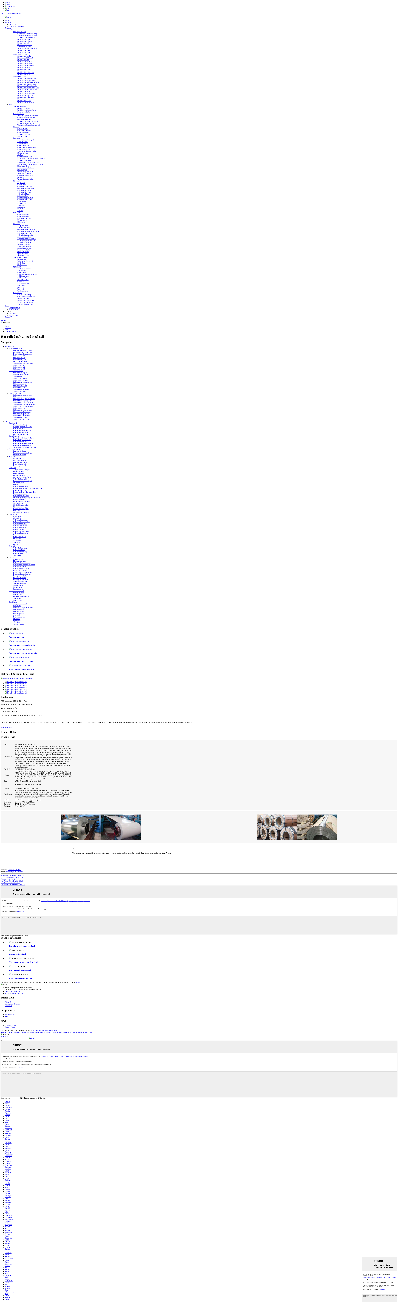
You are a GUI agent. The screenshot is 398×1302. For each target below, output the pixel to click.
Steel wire (12, 313)
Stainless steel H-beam (24, 63)
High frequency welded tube (26, 239)
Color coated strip (23, 216)
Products (8, 28)
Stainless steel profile (20, 54)
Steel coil (16, 127)
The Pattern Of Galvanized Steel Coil (13, 881)
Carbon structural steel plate (26, 147)
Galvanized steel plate (24, 157)
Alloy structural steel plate (25, 140)
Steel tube (16, 224)
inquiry (78, 979)
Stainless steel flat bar (24, 61)
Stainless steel (13, 30)
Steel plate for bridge (24, 173)
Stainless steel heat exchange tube (28, 88)
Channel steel (21, 185)
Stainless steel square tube (25, 99)
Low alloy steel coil (23, 136)
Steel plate (16, 138)
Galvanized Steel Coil (8, 875)
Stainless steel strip (23, 39)
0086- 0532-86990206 (12, 988)
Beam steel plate (22, 142)
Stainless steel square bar (25, 73)
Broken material (18, 593)
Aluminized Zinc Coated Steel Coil (12, 872)
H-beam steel (21, 201)
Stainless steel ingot (23, 67)
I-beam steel (21, 205)
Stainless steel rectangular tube (27, 89)
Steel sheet (20, 177)
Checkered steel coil (24, 130)
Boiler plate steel (22, 144)
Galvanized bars (22, 196)
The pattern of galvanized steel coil (28, 125)
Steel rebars (21, 263)
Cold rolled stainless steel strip (27, 33)
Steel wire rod (22, 259)
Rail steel (20, 211)
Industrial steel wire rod (25, 261)
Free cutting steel (23, 280)
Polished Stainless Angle (47, 1029)
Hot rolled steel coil (23, 134)
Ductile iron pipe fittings (25, 302)
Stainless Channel (6, 1029)
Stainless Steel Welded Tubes (65, 1029)
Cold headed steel (23, 278)
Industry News (14, 309)
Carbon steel (21, 272)
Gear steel (20, 281)
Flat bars (20, 155)
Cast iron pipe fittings (24, 295)
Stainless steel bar (23, 71)
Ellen (32, 1035)
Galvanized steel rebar (24, 199)
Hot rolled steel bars (19, 537)
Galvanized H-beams (24, 192)
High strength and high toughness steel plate (31, 158)
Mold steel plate (22, 153)
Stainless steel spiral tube (25, 97)
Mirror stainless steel (24, 47)
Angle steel (21, 183)
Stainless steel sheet (23, 50)
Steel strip (16, 212)
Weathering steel (22, 291)
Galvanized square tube (25, 235)
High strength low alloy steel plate (28, 162)
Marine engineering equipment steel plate (30, 164)
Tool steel (20, 289)
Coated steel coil (18, 114)
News (7, 306)
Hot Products (37, 1027)
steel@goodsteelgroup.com (14, 990)
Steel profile (17, 181)
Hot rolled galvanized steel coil (27, 121)
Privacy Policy (53, 1027)
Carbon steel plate (23, 145)
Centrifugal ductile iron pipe (26, 296)
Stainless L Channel (19, 1029)
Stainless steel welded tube (26, 102)
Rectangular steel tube (24, 246)
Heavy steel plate (23, 166)
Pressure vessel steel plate (25, 168)
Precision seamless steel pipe (26, 110)
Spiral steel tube (22, 254)
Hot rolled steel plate (24, 160)
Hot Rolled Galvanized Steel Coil (12, 877)
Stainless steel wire (23, 75)
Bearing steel (21, 270)
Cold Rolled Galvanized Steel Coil (12, 874)
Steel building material (20, 257)
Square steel (21, 207)
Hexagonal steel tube (24, 237)
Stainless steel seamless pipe (26, 78)
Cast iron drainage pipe (25, 304)
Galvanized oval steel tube (26, 229)
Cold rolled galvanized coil (26, 117)
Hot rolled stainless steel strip (26, 37)
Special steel (17, 267)
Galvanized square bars (25, 198)
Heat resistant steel (23, 283)
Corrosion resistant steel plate (26, 151)
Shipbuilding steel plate (25, 171)
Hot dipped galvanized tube (26, 240)
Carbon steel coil (22, 129)
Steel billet (20, 209)
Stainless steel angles (24, 56)
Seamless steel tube (19, 106)
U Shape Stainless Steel (84, 1029)
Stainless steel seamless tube (26, 80)
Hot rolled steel (22, 203)
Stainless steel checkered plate (27, 48)
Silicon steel (21, 222)
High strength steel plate (21, 496)
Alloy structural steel (24, 268)
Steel (10, 104)
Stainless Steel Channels (25, 58)
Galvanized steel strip (24, 218)
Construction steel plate (25, 175)
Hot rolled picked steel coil (26, 123)
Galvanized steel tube (24, 233)
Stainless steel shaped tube (26, 95)
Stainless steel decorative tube (27, 86)
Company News (14, 308)
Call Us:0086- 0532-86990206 (11, 13)
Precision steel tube (23, 244)
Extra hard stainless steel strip (27, 35)
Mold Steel (21, 285)
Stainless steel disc (23, 60)
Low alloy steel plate (20, 494)
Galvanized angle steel (24, 186)
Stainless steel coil (23, 43)
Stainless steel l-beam (24, 69)
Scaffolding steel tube (24, 248)
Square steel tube (23, 255)
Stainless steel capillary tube (26, 84)
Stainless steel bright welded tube (28, 82)
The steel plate (14, 315)
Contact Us (8, 317)
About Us (8, 22)
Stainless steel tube (19, 76)
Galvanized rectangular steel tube (28, 231)
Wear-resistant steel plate (25, 179)
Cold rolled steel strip (24, 214)
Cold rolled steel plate (24, 149)
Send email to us (6, 727)
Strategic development (16, 26)
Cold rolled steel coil (24, 132)
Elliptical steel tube (23, 227)
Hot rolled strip (22, 220)
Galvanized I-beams (23, 194)
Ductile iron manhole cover (26, 300)
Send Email (4, 1032)
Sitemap (45, 1027)
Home (7, 20)
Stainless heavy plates (24, 45)
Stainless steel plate (19, 32)
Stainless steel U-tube (24, 101)
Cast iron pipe (17, 293)
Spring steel (21, 287)
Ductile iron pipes (23, 298)
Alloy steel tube (22, 226)
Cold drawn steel (23, 276)
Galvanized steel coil (24, 119)
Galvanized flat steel (24, 190)
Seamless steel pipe (23, 108)
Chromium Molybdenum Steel (27, 274)
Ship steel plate (22, 170)
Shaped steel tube (23, 252)
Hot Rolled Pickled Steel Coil (10, 879)
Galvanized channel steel (25, 188)
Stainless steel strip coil (24, 41)
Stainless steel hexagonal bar (26, 65)
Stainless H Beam (33, 1029)
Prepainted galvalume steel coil (27, 116)
